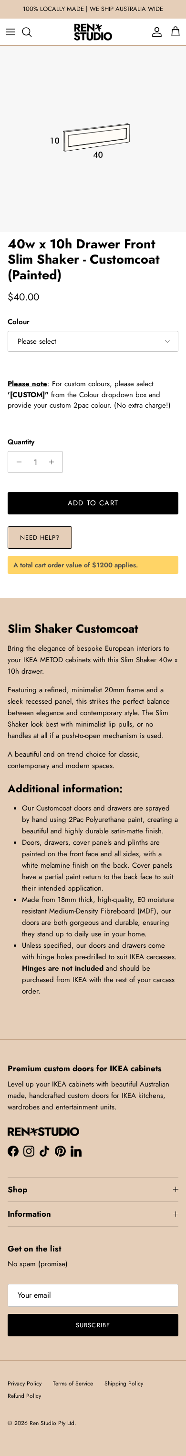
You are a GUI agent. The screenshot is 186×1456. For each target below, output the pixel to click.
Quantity (21, 442)
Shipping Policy (123, 1383)
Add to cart (93, 503)
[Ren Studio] (93, 32)
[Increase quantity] (54, 461)
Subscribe (93, 1325)
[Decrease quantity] (16, 461)
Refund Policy (24, 1396)
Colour (19, 322)
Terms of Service (73, 1383)
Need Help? (40, 537)
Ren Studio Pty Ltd (52, 1423)
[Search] (31, 31)
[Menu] (10, 31)
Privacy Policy (24, 1383)
